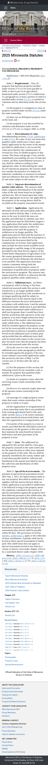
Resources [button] (11, 569)
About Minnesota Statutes (16, 579)
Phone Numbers (9, 731)
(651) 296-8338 (8, 727)
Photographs (10, 657)
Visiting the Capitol (10, 695)
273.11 (11, 139)
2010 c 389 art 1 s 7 (26, 638)
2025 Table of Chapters (15, 587)
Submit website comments (13, 734)
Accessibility (7, 698)
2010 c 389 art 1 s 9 (26, 644)
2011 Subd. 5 (9, 633)
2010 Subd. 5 (9, 644)
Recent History (11, 620)
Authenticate (7, 61)
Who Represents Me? (11, 709)
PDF (18, 61)
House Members (9, 713)
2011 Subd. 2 (9, 629)
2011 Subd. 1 (9, 627)
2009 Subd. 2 (9, 650)
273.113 (7, 51)
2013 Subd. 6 (9, 624)
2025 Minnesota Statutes (11, 45)
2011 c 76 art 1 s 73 (17, 561)
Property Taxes (11, 661)
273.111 (27, 99)
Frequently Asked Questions (14, 701)
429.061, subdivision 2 (13, 535)
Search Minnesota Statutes (16, 576)
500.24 (18, 414)
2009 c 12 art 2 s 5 (23, 647)
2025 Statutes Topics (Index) (17, 590)
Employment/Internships (12, 691)
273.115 (40, 51)
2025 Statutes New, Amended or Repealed (23, 583)
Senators (6, 716)
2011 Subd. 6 (9, 635)
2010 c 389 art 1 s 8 (26, 641)
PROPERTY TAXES (30, 45)
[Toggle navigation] (5, 8)
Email (20, 727)
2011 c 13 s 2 (24, 629)
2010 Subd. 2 (9, 641)
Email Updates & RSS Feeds (13, 752)
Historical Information (11, 688)
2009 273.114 (9, 647)
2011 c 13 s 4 (24, 635)
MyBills (5, 749)
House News (7, 742)
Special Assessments (14, 664)
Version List (10, 606)
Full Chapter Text (12, 603)
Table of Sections (12, 599)
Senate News (7, 745)
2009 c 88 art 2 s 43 (26, 650)
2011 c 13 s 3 (24, 633)
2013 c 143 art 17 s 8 (27, 624)
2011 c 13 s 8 (24, 627)
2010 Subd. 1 (9, 638)
